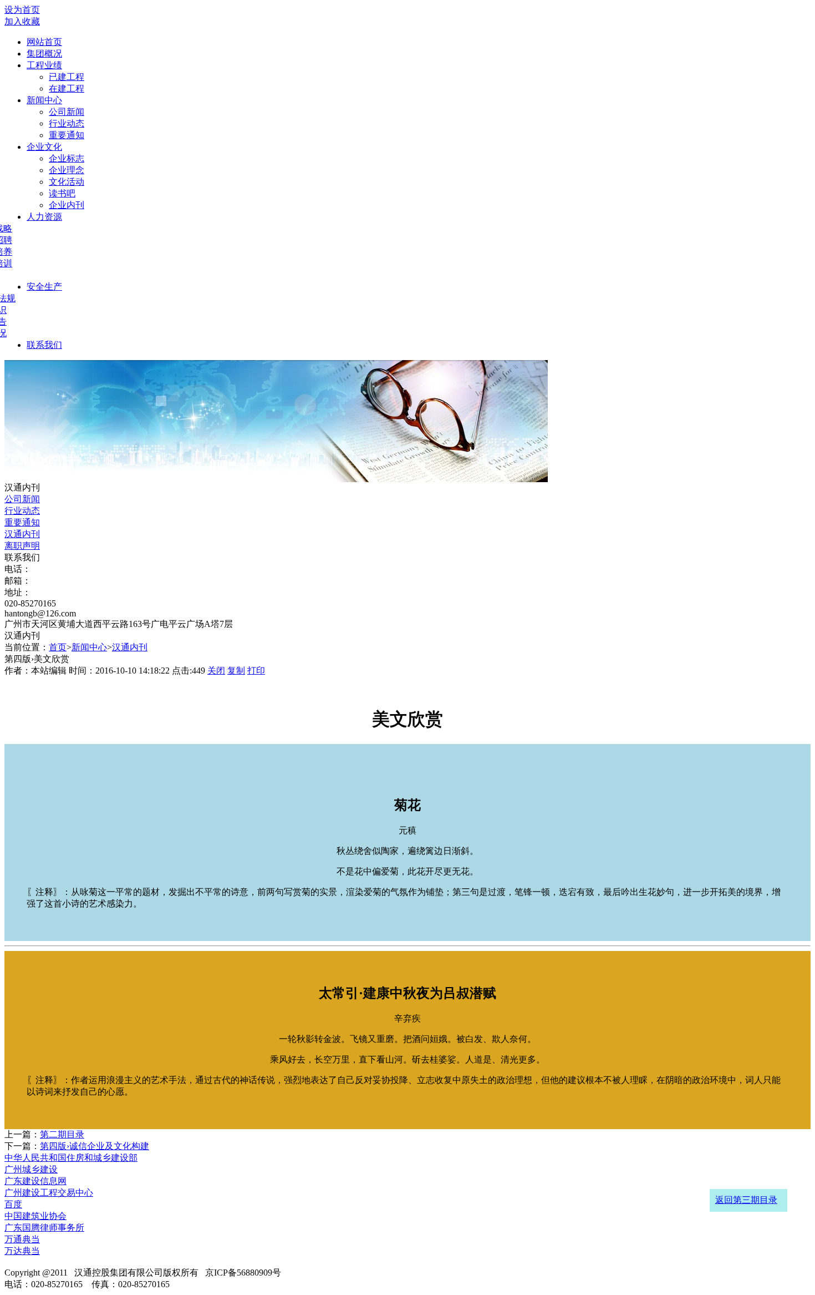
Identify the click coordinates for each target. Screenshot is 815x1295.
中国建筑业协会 (35, 1216)
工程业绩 (44, 65)
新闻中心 (44, 100)
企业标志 (66, 158)
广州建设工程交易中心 (48, 1192)
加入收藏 (22, 21)
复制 (236, 670)
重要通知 (66, 135)
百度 (13, 1204)
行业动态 (66, 123)
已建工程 (66, 77)
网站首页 (44, 42)
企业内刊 (66, 205)
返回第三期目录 (746, 1200)
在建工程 (66, 88)
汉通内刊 (22, 534)
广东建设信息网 (35, 1181)
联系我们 (44, 345)
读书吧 (62, 193)
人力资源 (44, 216)
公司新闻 (66, 112)
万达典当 (22, 1251)
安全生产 (44, 286)
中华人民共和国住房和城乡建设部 (70, 1157)
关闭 (216, 670)
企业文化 (44, 146)
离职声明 (22, 545)
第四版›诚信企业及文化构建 (94, 1146)
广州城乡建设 (31, 1169)
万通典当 (22, 1239)
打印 (256, 670)
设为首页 (22, 9)
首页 (58, 647)
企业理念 (66, 170)
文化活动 (66, 181)
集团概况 (44, 53)
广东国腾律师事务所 (44, 1227)
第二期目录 (62, 1134)
